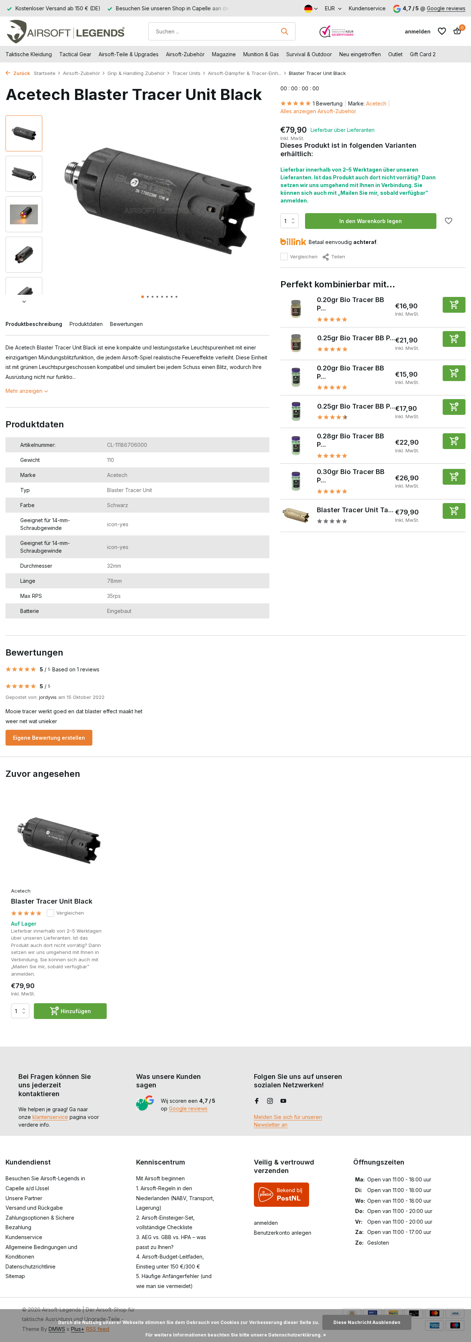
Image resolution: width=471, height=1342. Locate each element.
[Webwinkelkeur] (336, 31)
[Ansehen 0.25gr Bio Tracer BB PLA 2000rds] (296, 343)
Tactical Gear (75, 54)
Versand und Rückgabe (34, 1208)
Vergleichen (304, 256)
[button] (142, 296)
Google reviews (446, 8)
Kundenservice (367, 8)
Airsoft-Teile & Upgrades (129, 54)
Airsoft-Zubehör (185, 54)
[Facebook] (257, 1101)
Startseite (45, 73)
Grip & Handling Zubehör (136, 73)
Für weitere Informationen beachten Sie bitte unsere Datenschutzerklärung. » (235, 1335)
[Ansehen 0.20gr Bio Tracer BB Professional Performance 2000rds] (296, 377)
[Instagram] (270, 1101)
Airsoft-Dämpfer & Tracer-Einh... (244, 73)
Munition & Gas (261, 54)
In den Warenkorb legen (370, 221)
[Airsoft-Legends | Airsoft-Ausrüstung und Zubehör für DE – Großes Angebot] (65, 31)
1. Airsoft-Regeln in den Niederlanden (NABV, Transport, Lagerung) (175, 1198)
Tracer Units (186, 73)
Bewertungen (126, 324)
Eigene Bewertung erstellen (49, 738)
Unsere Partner (24, 1198)
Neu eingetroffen (360, 54)
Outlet (395, 54)
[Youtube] (283, 1101)
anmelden (266, 1223)
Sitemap (15, 1276)
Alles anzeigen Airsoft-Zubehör (318, 111)
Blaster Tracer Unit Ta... (355, 510)
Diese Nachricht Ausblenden (366, 1322)
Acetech (376, 103)
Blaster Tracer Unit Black (51, 901)
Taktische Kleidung (29, 54)
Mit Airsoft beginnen (160, 1178)
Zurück (21, 73)
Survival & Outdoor (309, 54)
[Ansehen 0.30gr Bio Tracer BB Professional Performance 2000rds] (295, 481)
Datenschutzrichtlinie (31, 1266)
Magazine (224, 54)
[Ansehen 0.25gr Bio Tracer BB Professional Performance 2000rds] (296, 412)
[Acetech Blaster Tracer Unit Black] (59, 840)
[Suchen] (284, 31)
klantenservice (50, 1117)
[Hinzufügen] (454, 304)
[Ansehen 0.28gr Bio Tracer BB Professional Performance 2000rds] (296, 446)
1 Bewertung (328, 103)
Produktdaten (86, 324)
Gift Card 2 (423, 54)
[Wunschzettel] (442, 31)
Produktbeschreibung (34, 324)
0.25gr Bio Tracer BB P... (356, 338)
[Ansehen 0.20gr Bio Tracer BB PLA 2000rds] (296, 309)
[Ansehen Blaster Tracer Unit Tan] (295, 515)
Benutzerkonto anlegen (282, 1233)
